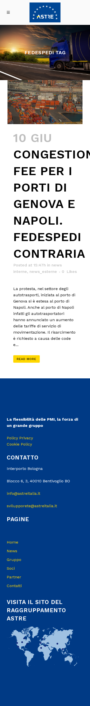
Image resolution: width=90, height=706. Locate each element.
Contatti (14, 585)
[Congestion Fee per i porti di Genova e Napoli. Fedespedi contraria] (45, 102)
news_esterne (43, 271)
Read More (26, 359)
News (12, 551)
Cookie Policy (19, 444)
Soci (11, 568)
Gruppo (14, 559)
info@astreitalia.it (23, 493)
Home (12, 542)
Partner (14, 577)
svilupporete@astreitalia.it (32, 506)
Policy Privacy (20, 438)
